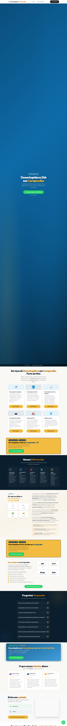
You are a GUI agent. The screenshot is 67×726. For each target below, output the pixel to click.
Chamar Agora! (54, 1)
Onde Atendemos (40, 1)
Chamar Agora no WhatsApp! (34, 192)
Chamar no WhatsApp (17, 450)
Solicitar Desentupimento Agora (33, 586)
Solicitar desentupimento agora (17, 717)
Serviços (33, 1)
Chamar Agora (16, 406)
